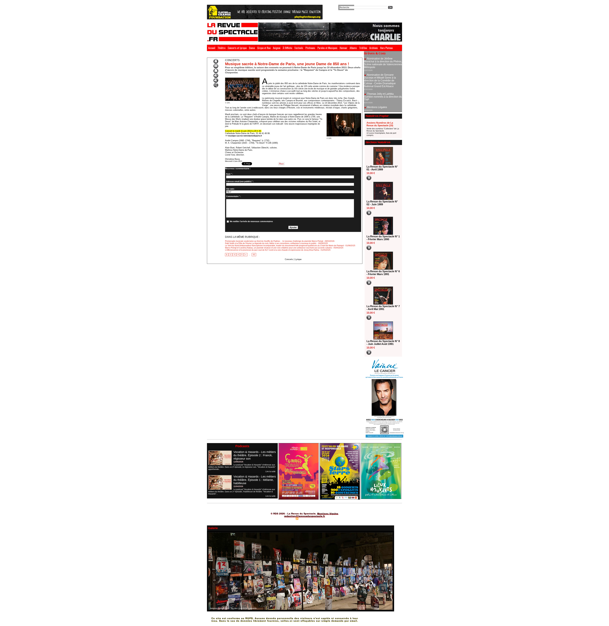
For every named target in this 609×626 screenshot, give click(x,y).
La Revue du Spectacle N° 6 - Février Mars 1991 (383, 273)
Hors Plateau (386, 48)
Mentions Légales (377, 86)
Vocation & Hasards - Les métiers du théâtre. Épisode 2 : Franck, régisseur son (254, 455)
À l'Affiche (287, 48)
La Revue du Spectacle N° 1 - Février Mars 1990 (383, 238)
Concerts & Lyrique (224, 55)
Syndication (304, 518)
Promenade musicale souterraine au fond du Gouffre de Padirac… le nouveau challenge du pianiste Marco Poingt (274, 241)
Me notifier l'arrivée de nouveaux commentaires (251, 221)
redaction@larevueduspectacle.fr (304, 516)
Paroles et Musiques (327, 48)
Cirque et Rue (264, 48)
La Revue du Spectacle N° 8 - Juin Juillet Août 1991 (383, 342)
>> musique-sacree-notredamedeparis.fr (243, 136)
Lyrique (298, 259)
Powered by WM (318, 518)
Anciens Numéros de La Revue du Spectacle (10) (380, 124)
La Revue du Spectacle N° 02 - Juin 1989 (382, 203)
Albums (353, 48)
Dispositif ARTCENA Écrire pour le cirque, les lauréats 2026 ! (382, 105)
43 (254, 255)
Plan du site (289, 518)
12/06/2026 (238, 462)
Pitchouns (310, 48)
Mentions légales (327, 513)
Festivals (299, 48)
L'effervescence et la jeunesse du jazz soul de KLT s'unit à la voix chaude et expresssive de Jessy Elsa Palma (272, 250)
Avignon (276, 48)
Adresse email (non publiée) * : (240, 181)
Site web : (230, 189)
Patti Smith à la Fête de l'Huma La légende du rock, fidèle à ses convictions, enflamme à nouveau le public (270, 243)
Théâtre (221, 48)
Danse (252, 48)
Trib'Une (363, 48)
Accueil (211, 48)
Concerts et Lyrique (237, 48)
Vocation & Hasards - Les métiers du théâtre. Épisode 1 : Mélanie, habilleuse (254, 480)
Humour (343, 48)
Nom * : (229, 174)
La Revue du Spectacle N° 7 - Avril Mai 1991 (383, 307)
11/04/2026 (238, 486)
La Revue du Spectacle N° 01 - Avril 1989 (382, 168)
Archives (373, 48)
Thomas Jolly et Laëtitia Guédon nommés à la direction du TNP (383, 75)
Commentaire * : (233, 196)
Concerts (239, 55)
